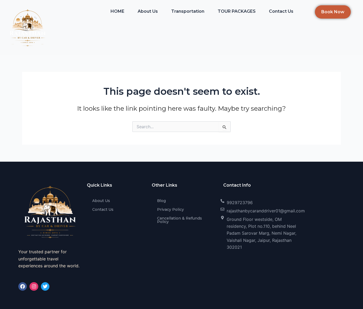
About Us (148, 11)
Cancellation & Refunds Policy (179, 220)
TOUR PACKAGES (237, 11)
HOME (117, 11)
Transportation (187, 11)
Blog (161, 200)
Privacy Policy (170, 209)
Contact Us (281, 11)
